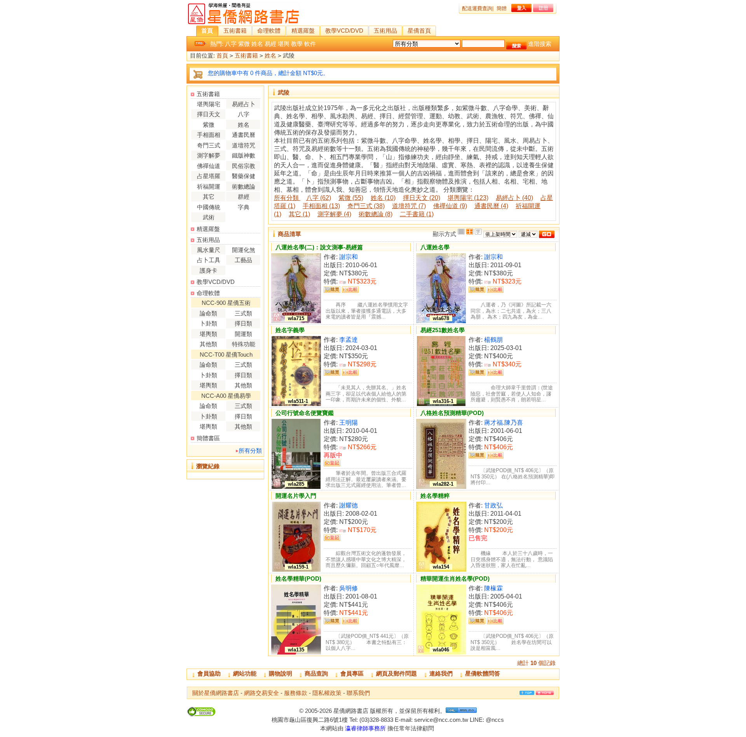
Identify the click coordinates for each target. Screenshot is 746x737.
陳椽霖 (493, 588)
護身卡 (208, 270)
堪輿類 (208, 334)
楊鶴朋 (493, 339)
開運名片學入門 (295, 495)
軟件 (310, 43)
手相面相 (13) (321, 206)
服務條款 (295, 693)
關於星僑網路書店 (215, 693)
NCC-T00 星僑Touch (226, 354)
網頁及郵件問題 (396, 673)
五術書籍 (235, 30)
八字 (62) (318, 197)
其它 (208, 196)
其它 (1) (299, 214)
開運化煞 (243, 250)
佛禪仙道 (208, 166)
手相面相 (208, 134)
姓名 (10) (383, 197)
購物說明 (280, 673)
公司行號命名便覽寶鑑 (304, 413)
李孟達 (348, 339)
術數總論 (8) (375, 214)
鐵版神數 (243, 155)
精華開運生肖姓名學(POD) (455, 578)
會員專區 (352, 673)
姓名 (257, 43)
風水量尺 (208, 250)
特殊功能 (243, 344)
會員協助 (209, 673)
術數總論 (243, 186)
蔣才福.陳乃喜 (503, 422)
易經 (270, 43)
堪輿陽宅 (208, 104)
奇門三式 (208, 145)
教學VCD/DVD (344, 30)
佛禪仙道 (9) (450, 206)
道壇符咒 (243, 145)
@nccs (495, 719)
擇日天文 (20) (421, 197)
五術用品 (385, 30)
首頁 (207, 30)
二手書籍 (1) (417, 214)
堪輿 (283, 43)
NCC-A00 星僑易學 (226, 395)
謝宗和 (348, 257)
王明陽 (348, 422)
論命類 (208, 313)
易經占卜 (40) (514, 197)
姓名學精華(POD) (298, 578)
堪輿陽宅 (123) (468, 197)
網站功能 (244, 673)
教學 (297, 43)
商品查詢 (316, 673)
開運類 (243, 334)
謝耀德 (348, 505)
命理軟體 (269, 30)
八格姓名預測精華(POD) (452, 413)
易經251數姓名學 (442, 330)
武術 (208, 217)
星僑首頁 (419, 30)
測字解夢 (208, 155)
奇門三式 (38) (366, 206)
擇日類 (243, 323)
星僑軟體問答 (482, 673)
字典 (243, 207)
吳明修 (348, 588)
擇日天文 (208, 114)
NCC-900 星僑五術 (226, 302)
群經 (243, 196)
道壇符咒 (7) (409, 206)
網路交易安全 (261, 693)
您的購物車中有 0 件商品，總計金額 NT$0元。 (268, 73)
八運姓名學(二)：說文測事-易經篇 (319, 247)
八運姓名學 (435, 247)
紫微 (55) (350, 197)
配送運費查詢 (477, 8)
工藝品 (243, 260)
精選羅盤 (303, 30)
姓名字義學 (290, 330)
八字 (231, 43)
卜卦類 (208, 323)
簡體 (502, 8)
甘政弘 (493, 505)
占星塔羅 (208, 176)
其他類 (208, 344)
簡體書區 (208, 438)
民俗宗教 (243, 166)
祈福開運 (208, 186)
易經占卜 (243, 104)
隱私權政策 (327, 693)
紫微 (244, 43)
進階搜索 (539, 43)
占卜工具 (208, 260)
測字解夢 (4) (334, 214)
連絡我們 (441, 673)
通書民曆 (243, 134)
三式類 (243, 313)
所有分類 (250, 450)
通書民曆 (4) (491, 206)
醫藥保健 (243, 176)
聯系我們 (358, 693)
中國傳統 (208, 207)
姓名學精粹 (435, 495)
